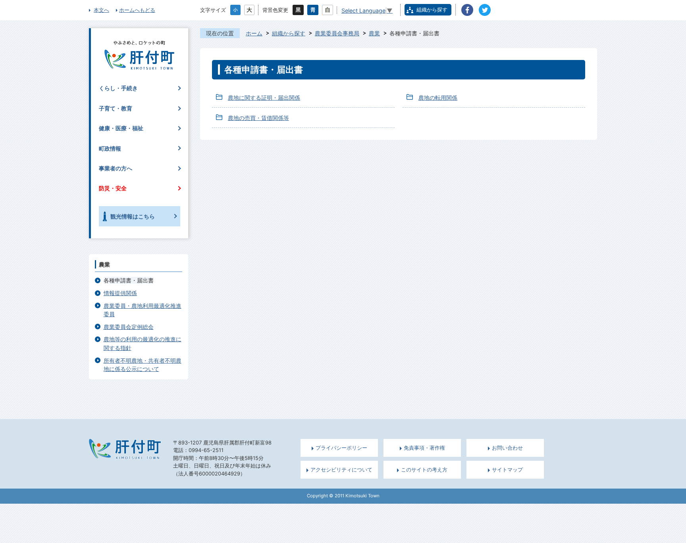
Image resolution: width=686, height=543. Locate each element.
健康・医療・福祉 (121, 128)
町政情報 (110, 148)
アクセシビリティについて (341, 470)
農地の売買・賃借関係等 (258, 117)
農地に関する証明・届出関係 (264, 97)
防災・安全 (113, 188)
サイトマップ (507, 470)
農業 (374, 33)
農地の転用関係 (437, 97)
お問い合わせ (507, 448)
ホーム (254, 33)
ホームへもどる (137, 10)
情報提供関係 (120, 293)
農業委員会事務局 (337, 33)
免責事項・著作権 (424, 448)
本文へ (101, 10)
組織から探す (431, 9)
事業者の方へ (115, 168)
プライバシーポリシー (341, 448)
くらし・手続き (118, 88)
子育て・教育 (115, 108)
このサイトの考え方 (424, 470)
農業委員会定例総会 (129, 326)
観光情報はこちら (132, 216)
